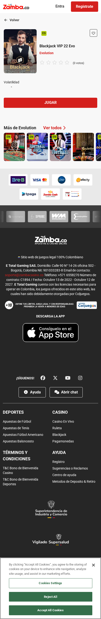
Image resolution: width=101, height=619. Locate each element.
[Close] (93, 565)
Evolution (46, 53)
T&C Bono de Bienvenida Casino (20, 470)
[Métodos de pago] (50, 187)
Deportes (13, 412)
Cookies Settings (50, 583)
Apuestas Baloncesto (18, 441)
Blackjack (59, 435)
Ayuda (35, 392)
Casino (60, 412)
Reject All (50, 597)
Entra (59, 6)
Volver (14, 20)
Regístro (58, 462)
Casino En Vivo (63, 421)
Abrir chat (69, 392)
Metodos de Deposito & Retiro (73, 481)
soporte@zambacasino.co (24, 275)
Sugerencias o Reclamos (70, 468)
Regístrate (84, 6)
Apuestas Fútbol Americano (23, 435)
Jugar (50, 102)
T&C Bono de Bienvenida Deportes (20, 481)
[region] (50, 588)
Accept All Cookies (50, 610)
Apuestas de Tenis (16, 428)
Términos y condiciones (16, 455)
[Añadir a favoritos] (93, 33)
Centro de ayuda (64, 475)
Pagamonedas (63, 441)
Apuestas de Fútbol (17, 421)
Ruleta (57, 428)
